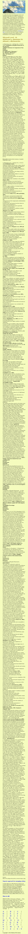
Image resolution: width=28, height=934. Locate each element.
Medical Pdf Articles (17, 7)
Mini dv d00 (6, 896)
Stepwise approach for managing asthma (14, 881)
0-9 (20, 929)
